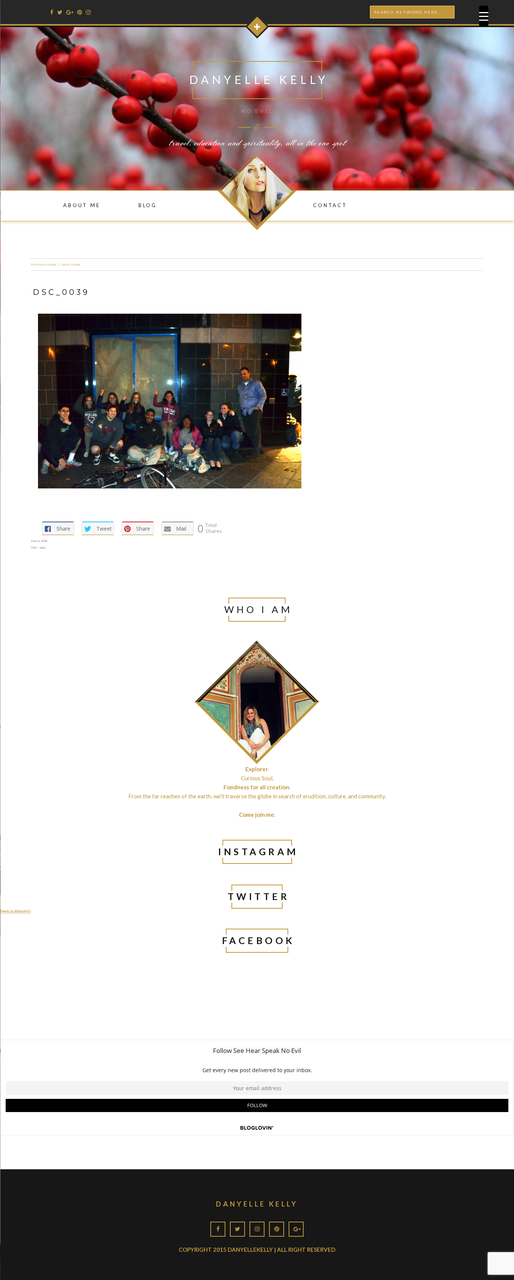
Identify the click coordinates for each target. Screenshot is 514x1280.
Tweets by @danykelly (15, 911)
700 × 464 (38, 547)
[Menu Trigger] (483, 16)
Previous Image (43, 264)
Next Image (71, 264)
